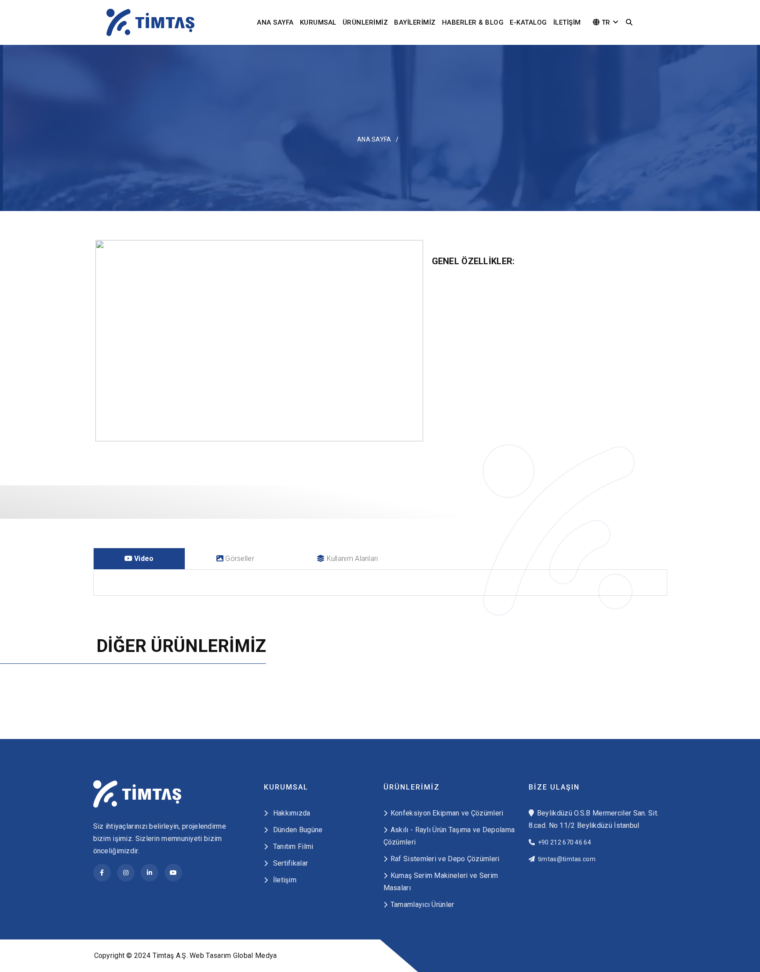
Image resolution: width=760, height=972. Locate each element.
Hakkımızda (290, 813)
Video (143, 558)
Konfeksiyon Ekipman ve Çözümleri (447, 813)
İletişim (283, 880)
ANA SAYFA (275, 22)
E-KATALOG (528, 22)
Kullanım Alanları (351, 558)
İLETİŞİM (567, 22)
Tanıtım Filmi (292, 846)
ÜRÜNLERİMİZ (365, 22)
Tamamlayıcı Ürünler (422, 904)
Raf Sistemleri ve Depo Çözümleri (445, 859)
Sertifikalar (289, 863)
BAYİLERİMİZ (415, 22)
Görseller (238, 558)
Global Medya (255, 955)
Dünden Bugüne (296, 830)
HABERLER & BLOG (473, 22)
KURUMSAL (318, 22)
